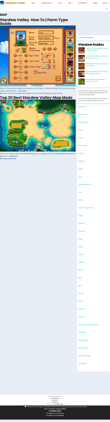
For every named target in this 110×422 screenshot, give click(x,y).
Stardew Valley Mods (9, 158)
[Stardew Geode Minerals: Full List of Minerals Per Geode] (81, 58)
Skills (32, 3)
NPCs (69, 3)
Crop (79, 176)
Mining (59, 93)
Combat (28, 93)
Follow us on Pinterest (56, 413)
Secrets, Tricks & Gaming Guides (13, 93)
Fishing (41, 93)
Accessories (82, 106)
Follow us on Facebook (56, 415)
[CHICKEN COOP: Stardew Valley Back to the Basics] (81, 66)
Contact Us (55, 402)
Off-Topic (81, 293)
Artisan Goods (82, 145)
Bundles (80, 153)
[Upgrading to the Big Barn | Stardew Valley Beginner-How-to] (81, 74)
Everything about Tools (85, 184)
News (80, 278)
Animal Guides (82, 3)
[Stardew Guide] (2, 3)
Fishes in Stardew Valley (85, 208)
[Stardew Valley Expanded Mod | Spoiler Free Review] (81, 82)
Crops (59, 3)
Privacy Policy (55, 398)
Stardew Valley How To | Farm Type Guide (34, 21)
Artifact (80, 130)
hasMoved (81, 262)
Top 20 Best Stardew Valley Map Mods (36, 97)
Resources (81, 309)
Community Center (46, 3)
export (80, 192)
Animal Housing (83, 122)
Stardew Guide (15, 3)
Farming (35, 93)
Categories (81, 161)
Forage (47, 93)
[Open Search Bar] (106, 9)
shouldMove (82, 332)
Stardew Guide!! (83, 348)
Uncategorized (82, 363)
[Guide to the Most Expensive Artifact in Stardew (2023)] (81, 50)
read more (22, 91)
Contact (95, 3)
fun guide (53, 93)
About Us (105, 3)
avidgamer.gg (58, 404)
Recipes (80, 301)
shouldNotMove (83, 340)
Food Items (81, 223)
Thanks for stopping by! (87, 37)
